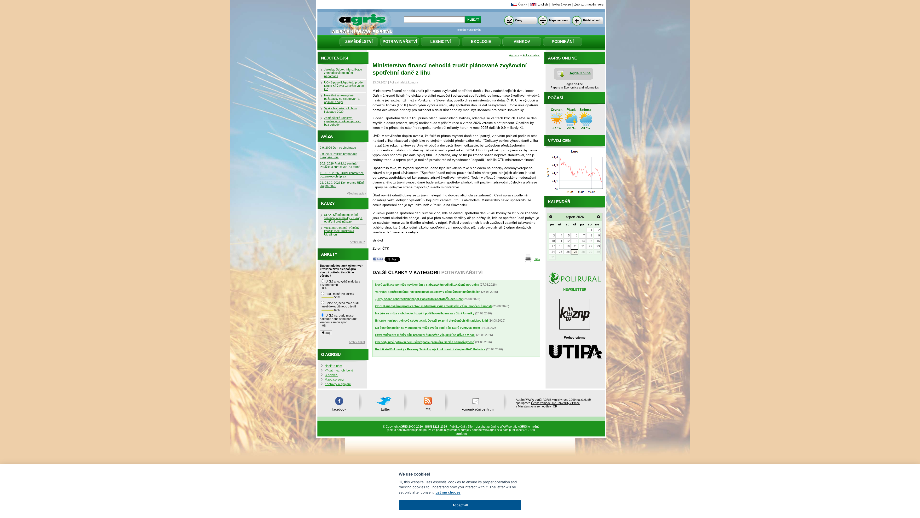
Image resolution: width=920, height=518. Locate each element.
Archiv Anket (357, 342)
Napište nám (333, 366)
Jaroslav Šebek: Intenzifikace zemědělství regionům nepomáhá (343, 73)
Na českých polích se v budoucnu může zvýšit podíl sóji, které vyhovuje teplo (427, 328)
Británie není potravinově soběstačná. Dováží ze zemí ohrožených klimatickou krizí (431, 320)
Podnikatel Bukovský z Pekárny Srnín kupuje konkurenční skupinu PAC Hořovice (430, 349)
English (543, 4)
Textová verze (561, 4)
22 (590, 246)
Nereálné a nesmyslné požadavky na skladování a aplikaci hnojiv (342, 99)
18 (560, 246)
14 (583, 241)
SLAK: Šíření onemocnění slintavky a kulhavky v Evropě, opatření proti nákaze (343, 218)
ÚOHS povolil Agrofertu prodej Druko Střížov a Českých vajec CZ (344, 86)
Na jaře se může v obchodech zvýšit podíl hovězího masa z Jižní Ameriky (424, 313)
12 (568, 241)
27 (575, 251)
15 (590, 241)
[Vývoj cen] (574, 195)
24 (553, 251)
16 (598, 241)
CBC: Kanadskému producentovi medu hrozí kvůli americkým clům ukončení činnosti (433, 306)
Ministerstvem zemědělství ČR (537, 406)
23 (598, 246)
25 (560, 251)
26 (568, 251)
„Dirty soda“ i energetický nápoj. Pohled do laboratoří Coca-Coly (419, 299)
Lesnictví (440, 42)
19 (568, 246)
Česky (522, 4)
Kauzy (328, 203)
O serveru (331, 375)
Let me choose (448, 492)
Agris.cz (514, 55)
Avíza (327, 136)
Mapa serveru (558, 20)
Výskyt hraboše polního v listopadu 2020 (340, 110)
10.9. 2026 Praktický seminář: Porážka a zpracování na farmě (340, 165)
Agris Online (580, 73)
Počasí (555, 98)
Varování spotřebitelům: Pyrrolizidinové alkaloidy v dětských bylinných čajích (427, 292)
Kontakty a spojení (338, 384)
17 (553, 246)
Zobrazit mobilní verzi (589, 4)
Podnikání (563, 42)
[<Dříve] (550, 216)
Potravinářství (400, 42)
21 (583, 246)
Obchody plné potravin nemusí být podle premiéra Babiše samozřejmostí (424, 342)
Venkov (522, 42)
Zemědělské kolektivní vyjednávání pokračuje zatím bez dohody (342, 121)
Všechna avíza (356, 193)
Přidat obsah (591, 20)
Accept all (460, 505)
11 (560, 241)
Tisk (537, 259)
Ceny (518, 20)
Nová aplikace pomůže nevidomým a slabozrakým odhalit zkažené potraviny (427, 284)
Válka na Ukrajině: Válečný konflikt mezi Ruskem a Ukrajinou (341, 231)
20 (575, 246)
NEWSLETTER (574, 289)
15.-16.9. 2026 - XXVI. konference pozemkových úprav (342, 174)
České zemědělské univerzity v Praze (555, 403)
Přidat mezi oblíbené (339, 370)
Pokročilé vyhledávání (468, 29)
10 (553, 241)
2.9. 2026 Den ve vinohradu (338, 147)
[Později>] (598, 216)
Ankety (329, 254)
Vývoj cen (559, 140)
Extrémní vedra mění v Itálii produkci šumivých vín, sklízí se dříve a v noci (425, 335)
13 (575, 241)
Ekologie (481, 42)
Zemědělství (359, 42)
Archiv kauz (357, 242)
